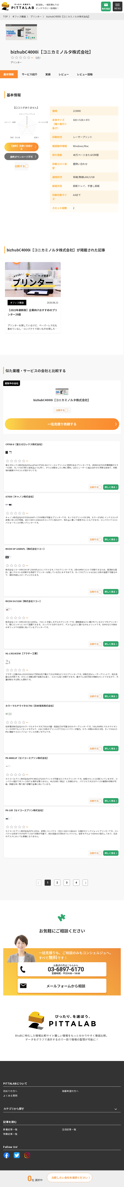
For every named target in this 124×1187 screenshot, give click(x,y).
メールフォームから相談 (65, 985)
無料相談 (106, 8)
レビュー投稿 (85, 74)
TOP (5, 16)
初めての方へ (10, 1091)
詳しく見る (110, 487)
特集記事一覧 (10, 1134)
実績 (48, 74)
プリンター (36, 16)
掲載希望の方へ (70, 1091)
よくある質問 (10, 1095)
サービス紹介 (29, 74)
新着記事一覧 (10, 1129)
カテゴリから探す (14, 1108)
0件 (38, 57)
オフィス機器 (19, 16)
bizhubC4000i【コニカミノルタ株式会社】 (68, 16)
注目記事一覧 (69, 1129)
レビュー (64, 74)
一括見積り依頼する (62, 424)
